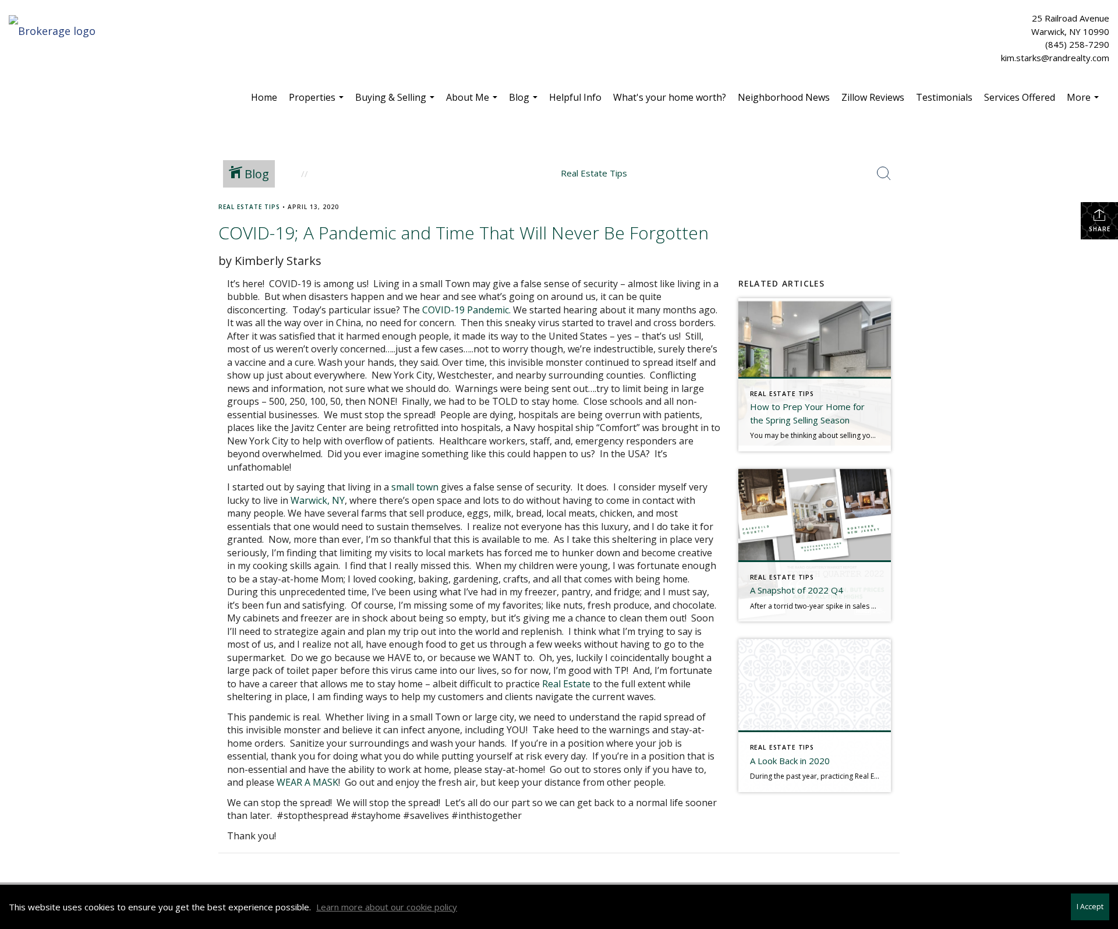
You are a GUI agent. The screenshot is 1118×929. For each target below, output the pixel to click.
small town (414, 487)
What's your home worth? (669, 97)
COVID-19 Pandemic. (466, 309)
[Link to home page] (55, 31)
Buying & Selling (396, 102)
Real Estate (566, 683)
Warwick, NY (318, 500)
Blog (524, 102)
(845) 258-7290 (1077, 44)
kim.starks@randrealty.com (1055, 57)
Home (264, 97)
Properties (317, 102)
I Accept (1090, 907)
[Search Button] (884, 173)
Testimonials (944, 97)
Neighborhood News (784, 97)
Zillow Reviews (872, 97)
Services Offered (1019, 97)
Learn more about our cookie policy (386, 907)
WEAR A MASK (307, 782)
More (1084, 102)
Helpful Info (575, 97)
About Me (473, 102)
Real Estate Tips (249, 207)
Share (1099, 229)
